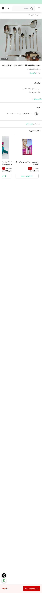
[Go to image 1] (6, 58)
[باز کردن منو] (38, 8)
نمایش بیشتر (38, 99)
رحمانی (38, 15)
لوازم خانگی (31, 15)
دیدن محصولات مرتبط (32, 589)
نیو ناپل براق (33, 73)
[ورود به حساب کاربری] (8, 8)
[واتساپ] (4, 580)
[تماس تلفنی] (4, 575)
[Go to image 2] (4, 58)
